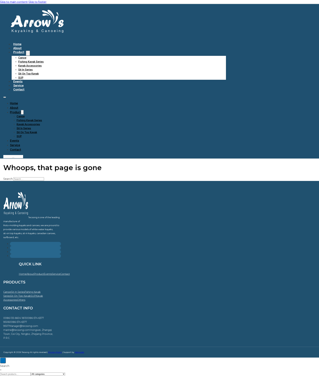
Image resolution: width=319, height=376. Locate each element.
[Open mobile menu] (4, 97)
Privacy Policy (55, 352)
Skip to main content (14, 1)
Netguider (79, 352)
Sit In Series (25, 69)
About (14, 107)
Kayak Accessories (30, 65)
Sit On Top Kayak (28, 73)
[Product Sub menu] (28, 53)
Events (14, 140)
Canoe (22, 57)
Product (18, 52)
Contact (18, 89)
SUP (19, 136)
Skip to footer (37, 1)
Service (15, 145)
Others (21, 299)
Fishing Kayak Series (31, 61)
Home (14, 103)
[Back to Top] (3, 360)
